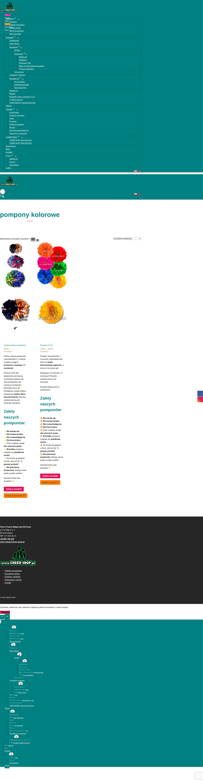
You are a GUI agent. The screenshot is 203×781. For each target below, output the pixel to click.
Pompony (13, 22)
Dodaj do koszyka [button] (14, 496)
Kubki (11, 118)
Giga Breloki (14, 112)
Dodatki (7, 712)
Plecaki (12, 127)
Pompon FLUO (46, 345)
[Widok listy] (37, 240)
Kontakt (9, 152)
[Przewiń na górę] (2, 617)
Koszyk (12, 162)
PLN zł (7, 18)
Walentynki (23, 57)
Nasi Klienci (11, 146)
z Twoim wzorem (16, 100)
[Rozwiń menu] (2, 191)
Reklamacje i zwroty (13, 580)
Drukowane (18, 662)
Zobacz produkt (14, 489)
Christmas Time (25, 63)
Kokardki (8, 645)
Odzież (9, 106)
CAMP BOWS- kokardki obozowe (22, 103)
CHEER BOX (9, 737)
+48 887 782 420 (7, 539)
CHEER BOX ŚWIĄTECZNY (20, 143)
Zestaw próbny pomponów (15, 345)
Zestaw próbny (15, 28)
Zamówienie (14, 165)
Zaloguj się (13, 159)
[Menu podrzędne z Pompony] (19, 19)
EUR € (8, 27)
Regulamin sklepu (12, 574)
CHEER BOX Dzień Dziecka (20, 140)
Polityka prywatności (13, 571)
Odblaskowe (14, 41)
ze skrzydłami (19, 82)
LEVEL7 (17, 50)
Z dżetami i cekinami (17, 75)
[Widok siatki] (33, 239)
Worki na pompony (16, 31)
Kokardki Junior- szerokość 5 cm (22, 97)
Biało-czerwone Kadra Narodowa (31, 66)
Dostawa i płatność (13, 577)
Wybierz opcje (48, 483)
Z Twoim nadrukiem (26, 69)
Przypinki (13, 121)
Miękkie (12, 94)
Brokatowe (13, 655)
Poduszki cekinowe (16, 115)
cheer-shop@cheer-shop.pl (12, 542)
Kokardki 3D (13, 684)
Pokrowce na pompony (18, 133)
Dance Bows (14, 44)
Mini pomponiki (15, 34)
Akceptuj (5, 612)
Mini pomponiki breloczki (18, 130)
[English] (139, 171)
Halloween (23, 60)
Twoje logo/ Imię (20, 88)
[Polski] (135, 171)
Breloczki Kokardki (16, 124)
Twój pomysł (19, 72)
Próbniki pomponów (17, 25)
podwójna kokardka (21, 85)
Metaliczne (13, 91)
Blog (8, 149)
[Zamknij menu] (0, 622)
